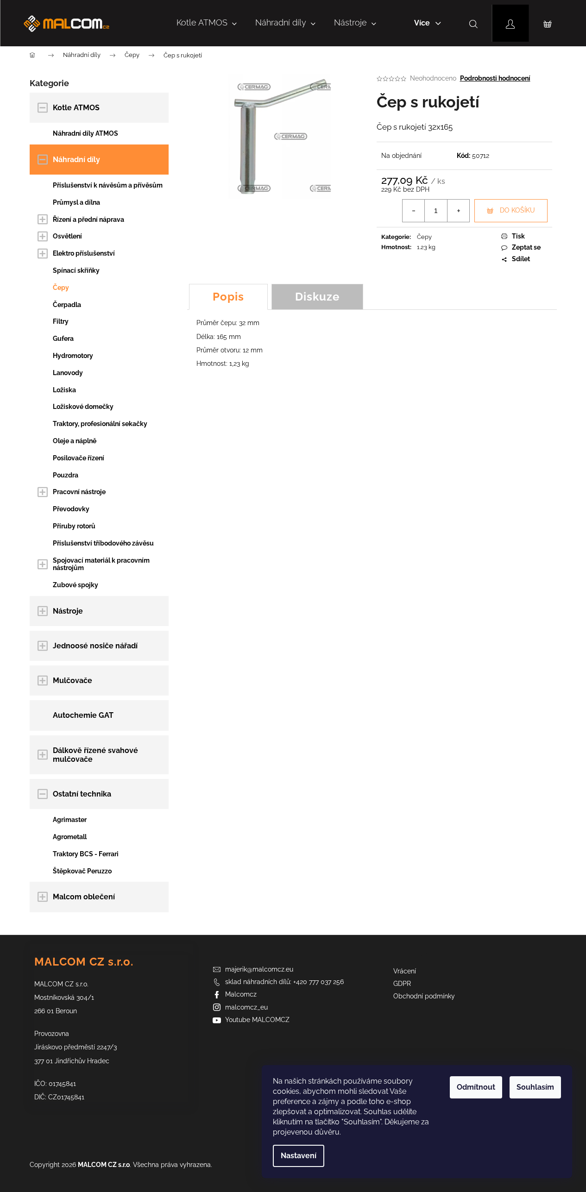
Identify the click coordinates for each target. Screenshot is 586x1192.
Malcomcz (241, 994)
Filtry (61, 321)
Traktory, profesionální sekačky (100, 423)
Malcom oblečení (84, 896)
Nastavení (298, 1155)
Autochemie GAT (83, 715)
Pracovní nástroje (79, 492)
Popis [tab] (228, 296)
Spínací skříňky (76, 270)
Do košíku (517, 210)
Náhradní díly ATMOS (85, 133)
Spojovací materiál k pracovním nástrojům (101, 564)
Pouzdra (65, 475)
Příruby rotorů (74, 526)
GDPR (402, 983)
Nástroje (68, 611)
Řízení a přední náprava (88, 219)
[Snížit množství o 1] (414, 211)
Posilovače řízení (78, 458)
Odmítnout (476, 1087)
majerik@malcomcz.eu (259, 969)
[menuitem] (206, 23)
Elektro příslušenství (84, 253)
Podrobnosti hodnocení (495, 78)
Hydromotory (73, 355)
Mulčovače (72, 680)
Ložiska (64, 390)
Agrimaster (70, 819)
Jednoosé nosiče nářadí (95, 645)
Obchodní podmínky (424, 996)
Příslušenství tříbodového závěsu (103, 543)
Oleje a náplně (74, 441)
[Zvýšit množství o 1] (458, 211)
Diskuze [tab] (317, 296)
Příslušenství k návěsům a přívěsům (108, 185)
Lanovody (68, 372)
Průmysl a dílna (76, 202)
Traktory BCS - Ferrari (86, 854)
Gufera (63, 338)
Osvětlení (67, 236)
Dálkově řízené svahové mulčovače (95, 755)
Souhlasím (535, 1087)
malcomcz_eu (246, 1007)
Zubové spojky (75, 585)
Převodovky (71, 509)
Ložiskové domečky (83, 406)
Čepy (61, 287)
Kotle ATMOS (76, 107)
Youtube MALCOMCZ (257, 1019)
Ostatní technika (82, 794)
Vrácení (404, 971)
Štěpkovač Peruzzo (82, 871)
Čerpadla (67, 304)
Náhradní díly (76, 159)
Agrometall (70, 837)
